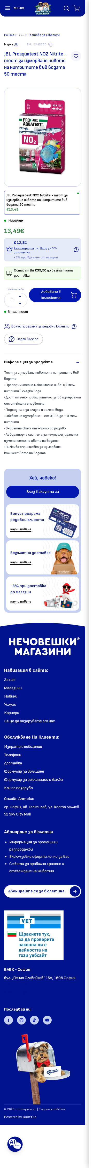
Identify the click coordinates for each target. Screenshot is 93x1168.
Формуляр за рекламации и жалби (33, 779)
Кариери (11, 712)
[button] (12, 8)
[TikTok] (34, 1020)
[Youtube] (47, 1020)
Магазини (13, 688)
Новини (10, 696)
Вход (43, 248)
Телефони (12, 755)
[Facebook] (8, 1020)
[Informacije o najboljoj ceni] (74, 326)
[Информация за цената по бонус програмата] (76, 249)
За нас (10, 679)
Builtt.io (29, 1117)
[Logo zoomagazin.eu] (43, 8)
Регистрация (24, 248)
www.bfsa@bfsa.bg (22, 992)
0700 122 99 (15, 985)
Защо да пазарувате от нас (29, 721)
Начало (9, 35)
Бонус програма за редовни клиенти (40, 326)
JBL (16, 44)
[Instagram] (21, 1020)
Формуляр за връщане (24, 771)
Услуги (10, 704)
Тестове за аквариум (44, 35)
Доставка (13, 763)
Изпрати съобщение (23, 746)
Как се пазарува (18, 788)
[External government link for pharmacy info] (34, 935)
